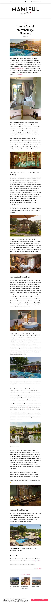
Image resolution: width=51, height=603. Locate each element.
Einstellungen (18, 601)
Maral (26, 407)
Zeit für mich (31, 564)
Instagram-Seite (36, 560)
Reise (25, 23)
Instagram (19, 74)
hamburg (17, 564)
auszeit (11, 564)
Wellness (25, 564)
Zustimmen (35, 599)
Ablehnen (44, 599)
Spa (20, 564)
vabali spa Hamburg (19, 68)
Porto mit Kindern (35, 586)
